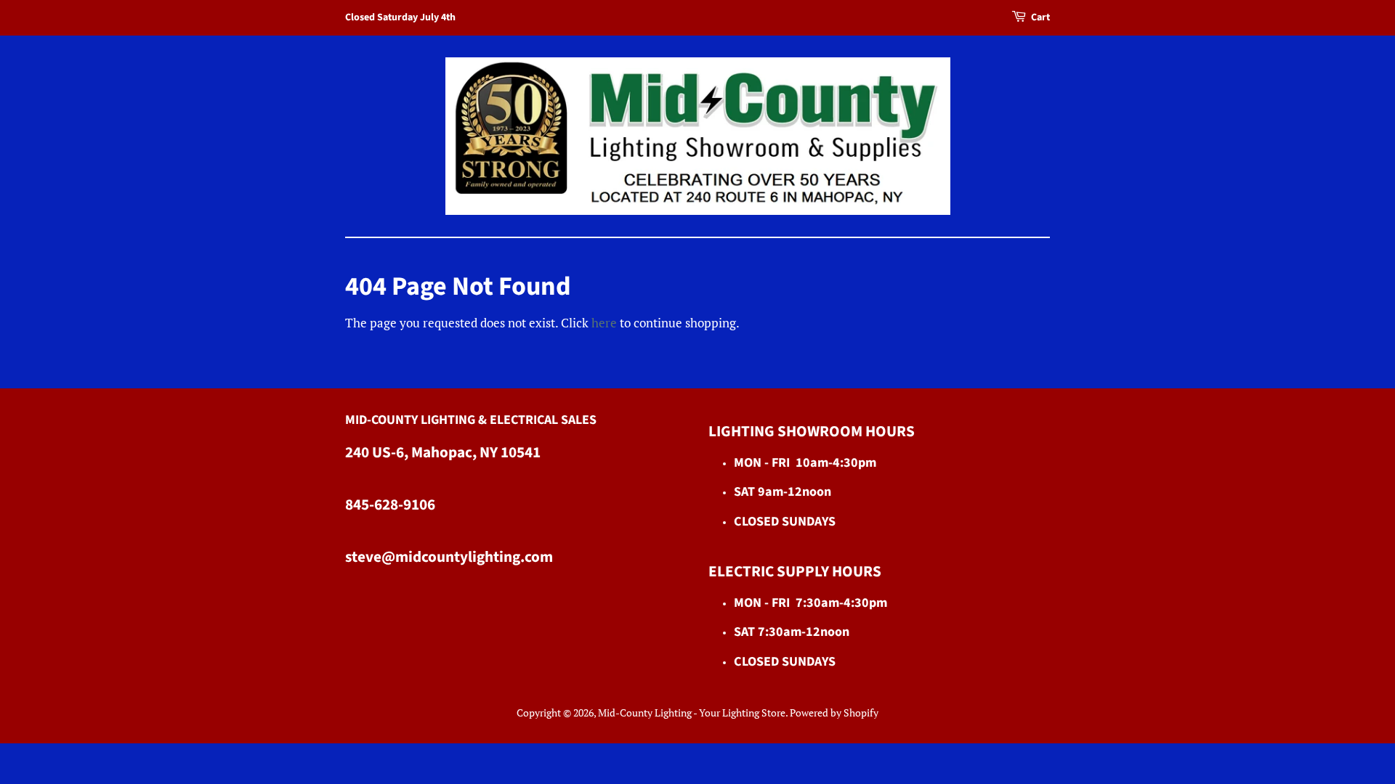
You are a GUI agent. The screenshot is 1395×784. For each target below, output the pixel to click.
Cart (1040, 17)
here (604, 322)
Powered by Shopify (834, 712)
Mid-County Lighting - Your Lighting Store (691, 712)
